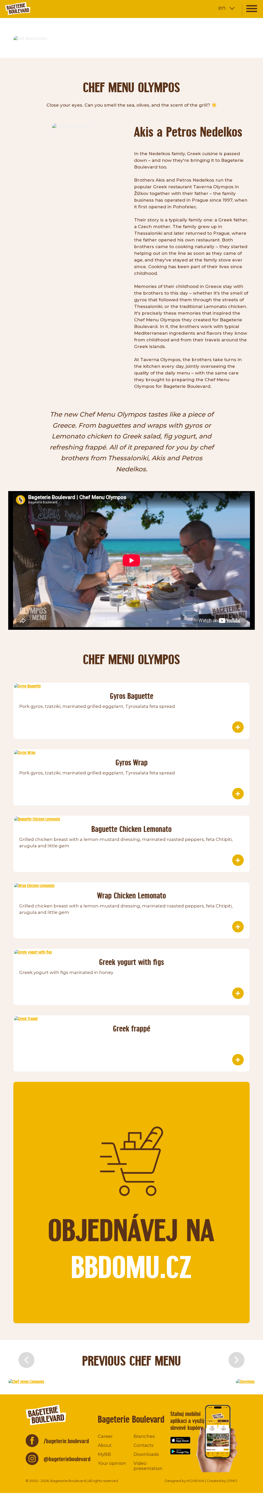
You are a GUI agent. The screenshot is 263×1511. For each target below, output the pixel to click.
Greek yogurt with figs (131, 962)
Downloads (146, 1454)
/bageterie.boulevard (66, 1441)
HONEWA (195, 1481)
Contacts (144, 1445)
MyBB (104, 1454)
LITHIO (232, 1481)
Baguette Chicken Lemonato (131, 829)
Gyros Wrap (132, 762)
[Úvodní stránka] (34, 8)
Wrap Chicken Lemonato (131, 895)
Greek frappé (131, 1028)
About (105, 1445)
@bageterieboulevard (67, 1459)
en (222, 7)
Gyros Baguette (131, 696)
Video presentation (148, 1466)
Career (105, 1436)
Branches (144, 1436)
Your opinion (112, 1463)
